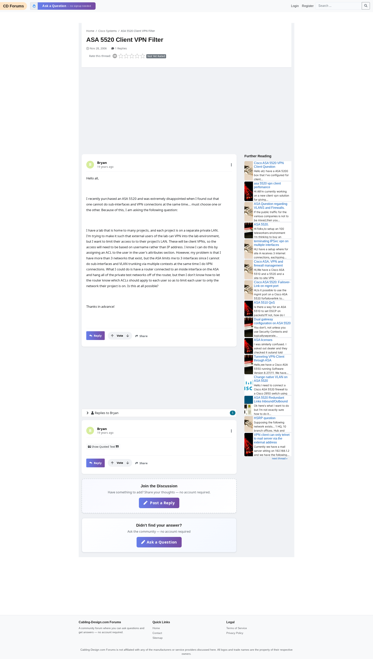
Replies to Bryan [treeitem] (164, 413)
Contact (157, 633)
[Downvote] (128, 336)
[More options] (231, 165)
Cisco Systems (107, 31)
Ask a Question (162, 542)
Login (295, 6)
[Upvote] (112, 336)
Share (143, 336)
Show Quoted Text (103, 446)
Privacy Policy (234, 633)
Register (308, 6)
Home (90, 31)
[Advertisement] (186, 100)
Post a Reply (162, 502)
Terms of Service (236, 628)
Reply (97, 335)
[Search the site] (366, 6)
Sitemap (158, 637)
